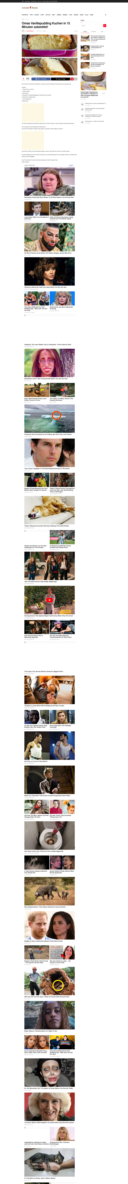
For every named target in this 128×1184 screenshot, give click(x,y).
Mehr (91, 15)
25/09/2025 (38, 31)
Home (23, 1)
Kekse (81, 15)
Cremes (59, 15)
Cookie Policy (34, 1)
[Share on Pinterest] (72, 79)
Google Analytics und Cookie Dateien (49, 1)
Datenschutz (27, 1)
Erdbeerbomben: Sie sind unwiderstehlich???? (97, 46)
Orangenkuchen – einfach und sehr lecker (94, 121)
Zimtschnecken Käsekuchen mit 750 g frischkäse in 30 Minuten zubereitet (98, 64)
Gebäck (76, 15)
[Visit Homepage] (30, 8)
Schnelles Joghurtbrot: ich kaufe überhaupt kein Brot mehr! (97, 55)
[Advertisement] (33, 112)
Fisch (70, 15)
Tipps (31, 15)
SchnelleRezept (29, 31)
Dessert (65, 15)
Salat (87, 15)
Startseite (25, 15)
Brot (53, 15)
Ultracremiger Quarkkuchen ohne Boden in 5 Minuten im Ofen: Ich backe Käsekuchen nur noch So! (98, 38)
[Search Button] (105, 15)
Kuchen (36, 15)
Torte (42, 15)
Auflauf (48, 15)
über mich (39, 1)
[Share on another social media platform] (75, 79)
